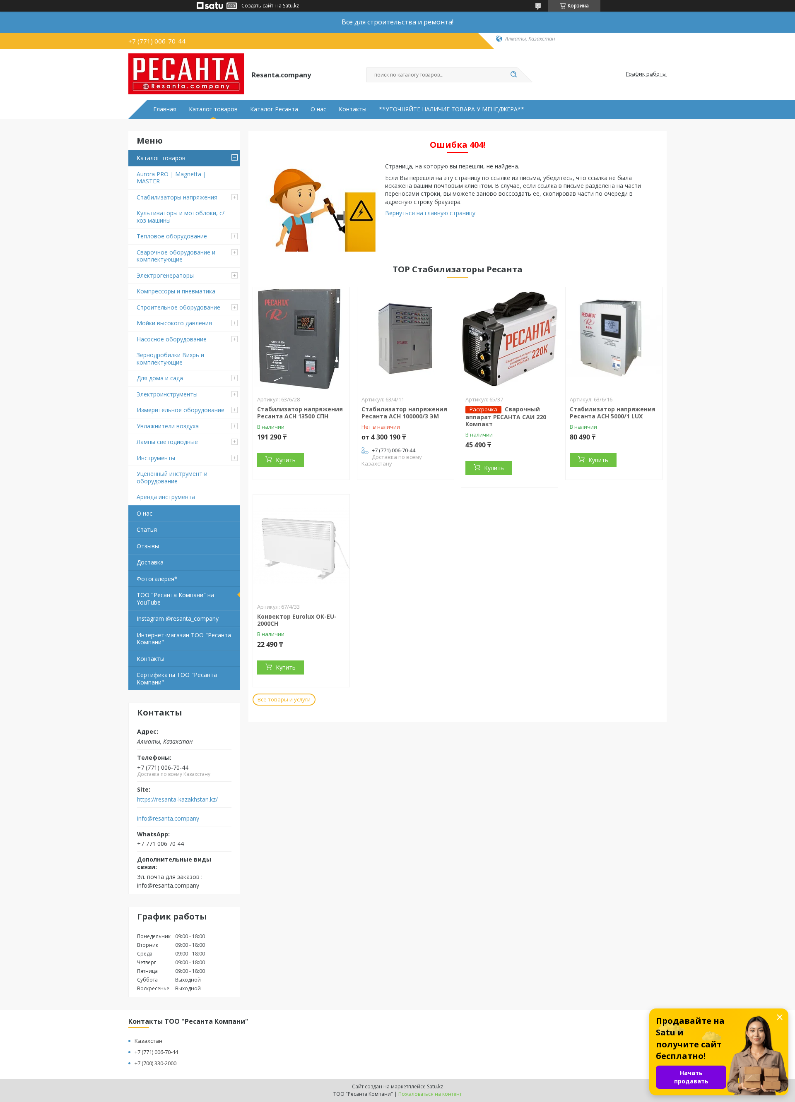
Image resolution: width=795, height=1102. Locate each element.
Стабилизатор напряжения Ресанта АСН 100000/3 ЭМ (404, 412)
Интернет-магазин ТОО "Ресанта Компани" (184, 638)
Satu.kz (435, 1086)
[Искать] (513, 74)
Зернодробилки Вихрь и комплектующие (170, 358)
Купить (286, 460)
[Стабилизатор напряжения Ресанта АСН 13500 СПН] (301, 339)
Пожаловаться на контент (430, 1093)
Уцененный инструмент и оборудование (172, 477)
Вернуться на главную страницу (430, 213)
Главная (164, 109)
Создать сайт (257, 6)
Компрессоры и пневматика (176, 291)
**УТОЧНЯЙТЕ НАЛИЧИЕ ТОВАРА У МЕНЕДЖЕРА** (451, 109)
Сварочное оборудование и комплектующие (176, 256)
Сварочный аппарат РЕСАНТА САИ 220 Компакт (505, 416)
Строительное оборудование (178, 307)
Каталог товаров (213, 109)
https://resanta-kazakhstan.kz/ (177, 799)
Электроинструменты (167, 394)
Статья (147, 529)
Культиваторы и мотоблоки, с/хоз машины (180, 216)
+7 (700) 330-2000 (155, 1063)
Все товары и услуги (284, 699)
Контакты (352, 109)
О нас (318, 109)
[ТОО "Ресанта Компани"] (186, 74)
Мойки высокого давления (174, 323)
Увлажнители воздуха (168, 426)
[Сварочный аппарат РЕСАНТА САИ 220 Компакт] (509, 339)
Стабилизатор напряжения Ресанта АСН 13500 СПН (300, 412)
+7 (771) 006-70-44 (156, 1052)
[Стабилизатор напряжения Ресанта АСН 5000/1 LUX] (614, 339)
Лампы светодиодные (167, 442)
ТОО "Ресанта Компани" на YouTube (175, 598)
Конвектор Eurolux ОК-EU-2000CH (297, 620)
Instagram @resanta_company (178, 618)
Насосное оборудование (172, 339)
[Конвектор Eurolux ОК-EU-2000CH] (301, 546)
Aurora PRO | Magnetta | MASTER (171, 177)
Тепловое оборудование (172, 236)
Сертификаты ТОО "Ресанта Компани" (177, 678)
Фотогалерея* (157, 579)
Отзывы (148, 546)
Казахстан (148, 1040)
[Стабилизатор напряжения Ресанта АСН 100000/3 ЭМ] (405, 339)
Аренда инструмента (166, 497)
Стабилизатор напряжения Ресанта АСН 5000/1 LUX (612, 412)
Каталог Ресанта (274, 109)
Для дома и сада (160, 378)
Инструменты (156, 458)
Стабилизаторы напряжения (177, 197)
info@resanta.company (168, 818)
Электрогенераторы (165, 275)
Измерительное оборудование (180, 410)
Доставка (150, 562)
